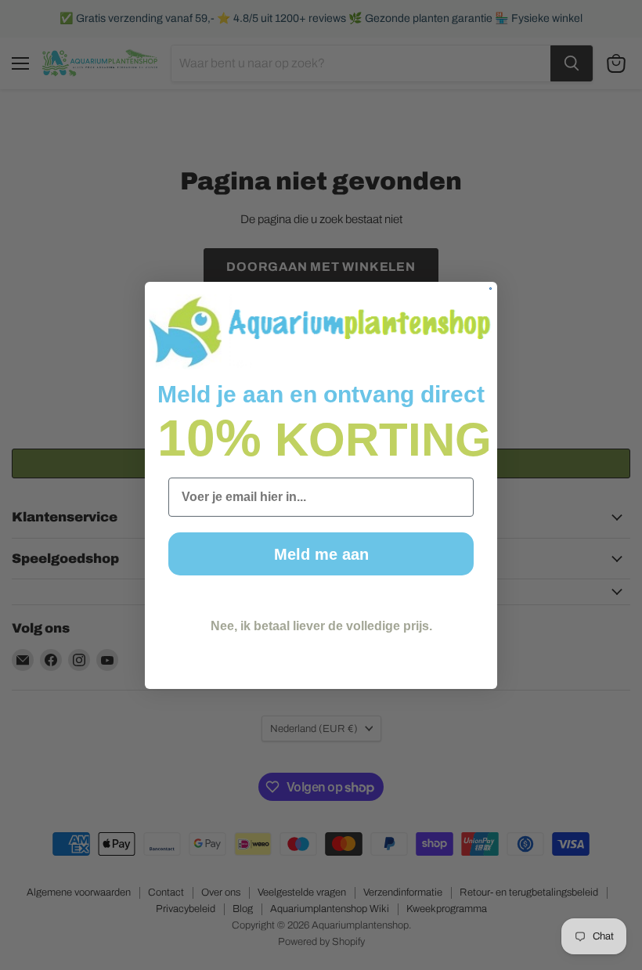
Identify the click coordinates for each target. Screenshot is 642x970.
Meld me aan (321, 554)
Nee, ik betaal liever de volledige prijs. (321, 626)
